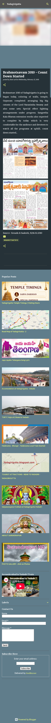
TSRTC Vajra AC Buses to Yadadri (15, 417)
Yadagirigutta (14, 4)
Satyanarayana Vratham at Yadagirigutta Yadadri (22, 507)
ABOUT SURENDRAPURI (12, 535)
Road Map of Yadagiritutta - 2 (14, 332)
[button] (4, 85)
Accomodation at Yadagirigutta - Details (18, 389)
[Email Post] (4, 237)
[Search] (47, 4)
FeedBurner (31, 673)
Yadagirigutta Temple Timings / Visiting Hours (21, 303)
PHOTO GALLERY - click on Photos (16, 564)
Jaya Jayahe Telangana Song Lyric (16, 360)
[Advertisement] (17, 696)
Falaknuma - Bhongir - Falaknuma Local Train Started (23, 446)
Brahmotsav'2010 (11, 240)
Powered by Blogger (27, 719)
